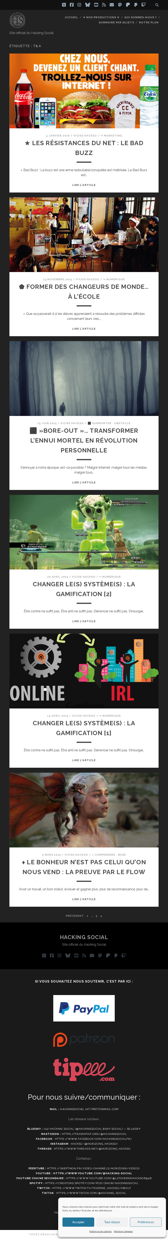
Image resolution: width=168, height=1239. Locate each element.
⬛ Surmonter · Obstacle (109, 423)
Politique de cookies (100, 1231)
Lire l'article (84, 185)
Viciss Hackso (85, 135)
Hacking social (84, 937)
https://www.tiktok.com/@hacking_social (91, 1193)
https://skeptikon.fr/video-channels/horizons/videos (93, 1168)
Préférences (146, 1222)
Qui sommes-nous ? (140, 17)
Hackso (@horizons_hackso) (94, 1143)
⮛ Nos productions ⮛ (101, 17)
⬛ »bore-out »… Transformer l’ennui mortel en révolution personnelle (84, 440)
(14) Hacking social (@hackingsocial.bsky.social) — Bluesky (92, 1128)
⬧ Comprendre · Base (109, 854)
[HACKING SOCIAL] (17, 26)
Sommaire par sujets (116, 22)
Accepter (78, 1222)
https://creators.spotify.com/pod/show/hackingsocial (91, 1183)
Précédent (75, 915)
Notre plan (149, 22)
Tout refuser (112, 1222)
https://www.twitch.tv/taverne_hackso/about (91, 1188)
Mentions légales (123, 1231)
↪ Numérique (114, 279)
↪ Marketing (111, 135)
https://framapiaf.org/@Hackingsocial (94, 1133)
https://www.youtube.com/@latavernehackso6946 (109, 1178)
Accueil (71, 17)
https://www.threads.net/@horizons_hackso (92, 1148)
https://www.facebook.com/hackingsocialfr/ (93, 1138)
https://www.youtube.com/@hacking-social (92, 1173)
